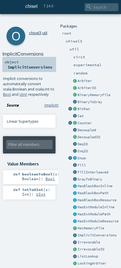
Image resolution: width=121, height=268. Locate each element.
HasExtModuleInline (96, 207)
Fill (82, 165)
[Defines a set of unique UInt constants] (75, 158)
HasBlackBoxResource (97, 200)
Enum (82, 158)
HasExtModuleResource (98, 221)
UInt (23, 94)
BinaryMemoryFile (94, 95)
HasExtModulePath (94, 214)
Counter (85, 123)
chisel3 (35, 33)
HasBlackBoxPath (93, 193)
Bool (7, 94)
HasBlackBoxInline (95, 186)
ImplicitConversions (97, 235)
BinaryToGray (90, 102)
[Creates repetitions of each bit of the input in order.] (75, 172)
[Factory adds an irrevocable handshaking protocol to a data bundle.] (75, 242)
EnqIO (83, 151)
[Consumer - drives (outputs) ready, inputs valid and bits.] (75, 144)
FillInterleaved (93, 172)
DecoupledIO (89, 137)
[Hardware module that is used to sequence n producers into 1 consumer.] (75, 81)
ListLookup (88, 256)
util (44, 33)
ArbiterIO (87, 88)
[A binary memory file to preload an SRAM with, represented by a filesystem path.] (75, 95)
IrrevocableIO (91, 249)
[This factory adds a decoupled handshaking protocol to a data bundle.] (75, 130)
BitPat (84, 109)
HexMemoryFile (91, 228)
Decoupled (87, 130)
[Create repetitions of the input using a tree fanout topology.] (75, 165)
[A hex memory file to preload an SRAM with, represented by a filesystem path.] (75, 228)
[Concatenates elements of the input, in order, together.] (75, 116)
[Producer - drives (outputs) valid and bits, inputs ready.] (75, 151)
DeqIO (83, 144)
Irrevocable (89, 242)
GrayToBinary (90, 179)
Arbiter (85, 81)
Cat (81, 116)
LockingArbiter (92, 263)
